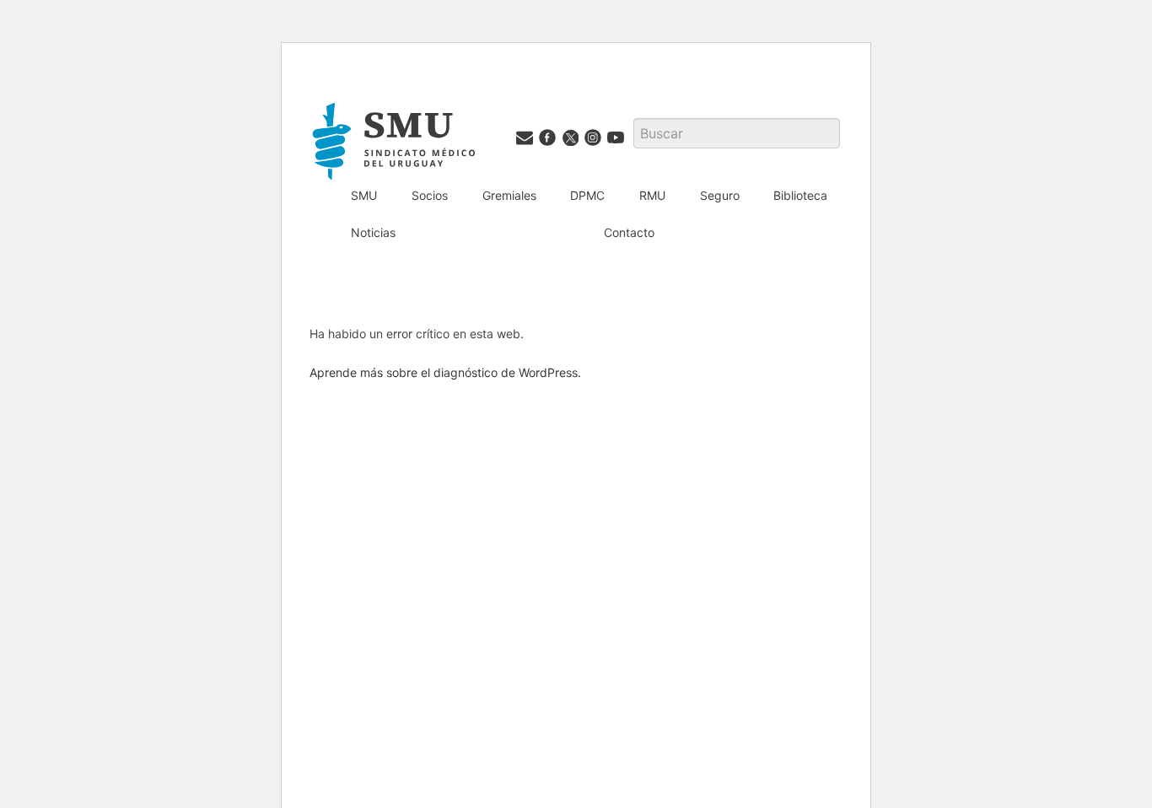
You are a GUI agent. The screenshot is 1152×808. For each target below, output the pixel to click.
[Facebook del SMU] (547, 141)
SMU (364, 195)
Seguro (720, 195)
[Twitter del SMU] (570, 141)
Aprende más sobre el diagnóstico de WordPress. (445, 372)
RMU (652, 195)
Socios (430, 195)
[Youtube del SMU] (615, 141)
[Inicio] (396, 143)
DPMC (587, 195)
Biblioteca (800, 195)
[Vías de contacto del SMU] (524, 141)
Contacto (629, 232)
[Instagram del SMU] (592, 141)
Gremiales (509, 195)
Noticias (373, 232)
